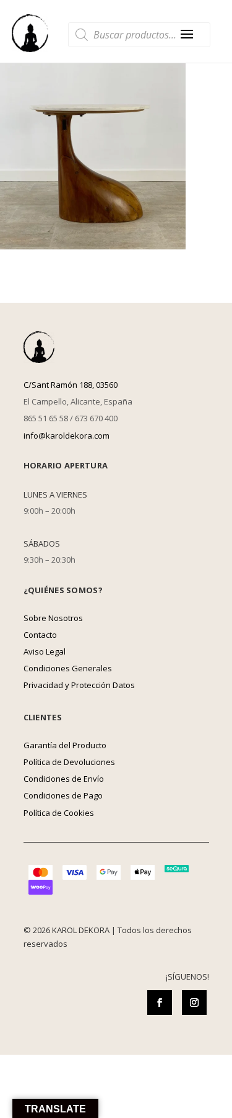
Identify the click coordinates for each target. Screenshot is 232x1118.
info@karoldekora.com (67, 435)
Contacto (40, 634)
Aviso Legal (45, 651)
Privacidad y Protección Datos (79, 685)
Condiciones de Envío (64, 778)
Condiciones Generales (68, 668)
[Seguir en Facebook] (159, 1002)
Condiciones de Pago (63, 795)
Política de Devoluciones (69, 761)
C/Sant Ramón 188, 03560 (71, 384)
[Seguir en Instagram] (194, 1002)
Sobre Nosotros (53, 618)
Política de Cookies (59, 812)
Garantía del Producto (65, 745)
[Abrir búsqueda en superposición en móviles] (139, 34)
